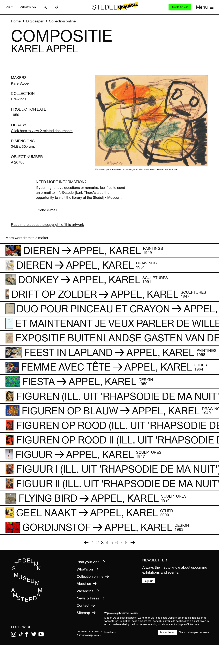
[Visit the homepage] (26, 600)
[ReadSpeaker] (56, 7)
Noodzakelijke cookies (194, 632)
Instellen (109, 632)
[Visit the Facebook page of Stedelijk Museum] (26, 634)
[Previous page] (86, 542)
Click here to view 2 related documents (42, 131)
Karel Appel (20, 83)
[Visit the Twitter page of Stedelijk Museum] (33, 634)
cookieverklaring (120, 624)
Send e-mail (47, 210)
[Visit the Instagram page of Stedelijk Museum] (13, 634)
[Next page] (133, 542)
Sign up (148, 581)
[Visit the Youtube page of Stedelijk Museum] (41, 634)
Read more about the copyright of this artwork (47, 224)
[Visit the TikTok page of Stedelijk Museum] (20, 634)
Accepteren (167, 632)
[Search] (45, 7)
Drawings (18, 99)
